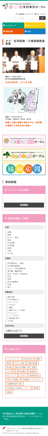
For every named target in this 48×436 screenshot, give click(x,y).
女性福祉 (11, 245)
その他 (10, 253)
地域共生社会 (34, 375)
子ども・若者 (19, 363)
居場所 (38, 359)
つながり (23, 375)
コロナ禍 (10, 371)
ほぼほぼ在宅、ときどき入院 (18, 82)
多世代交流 (28, 359)
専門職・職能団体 (15, 271)
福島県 (36, 388)
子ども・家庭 (13, 237)
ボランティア (11, 375)
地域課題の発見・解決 (14, 384)
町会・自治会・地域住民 (17, 273)
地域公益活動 (32, 363)
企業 (9, 284)
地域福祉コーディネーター (32, 379)
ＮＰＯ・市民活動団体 (16, 268)
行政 (9, 276)
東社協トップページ (26, 14)
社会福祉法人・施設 (16, 263)
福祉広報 (11, 297)
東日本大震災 (21, 371)
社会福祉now (14, 299)
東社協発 (33, 371)
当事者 (9, 392)
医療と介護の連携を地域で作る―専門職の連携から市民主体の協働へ (23, 124)
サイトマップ (41, 14)
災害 (9, 250)
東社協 (9, 367)
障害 (9, 234)
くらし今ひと (14, 315)
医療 (9, 248)
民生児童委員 (13, 281)
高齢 (9, 232)
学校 (9, 279)
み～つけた (13, 302)
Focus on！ (13, 313)
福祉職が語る (14, 318)
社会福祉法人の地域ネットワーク (18, 388)
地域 (9, 240)
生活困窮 (11, 242)
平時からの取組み (13, 379)
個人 (9, 287)
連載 (10, 307)
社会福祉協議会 (14, 265)
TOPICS (12, 305)
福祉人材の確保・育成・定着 (25, 367)
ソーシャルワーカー (14, 359)
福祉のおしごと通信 (17, 310)
